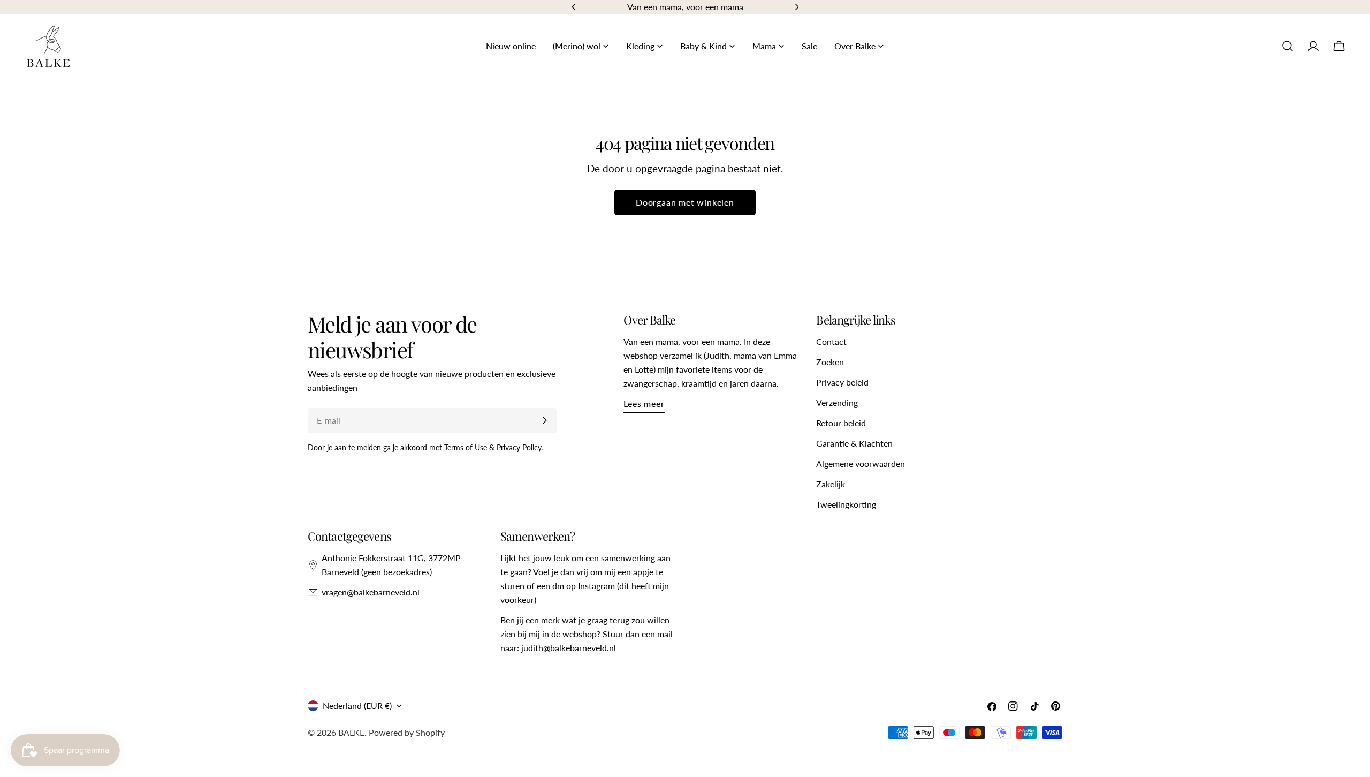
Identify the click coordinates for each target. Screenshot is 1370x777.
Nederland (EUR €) (357, 705)
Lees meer (643, 403)
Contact (831, 341)
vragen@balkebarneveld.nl (371, 592)
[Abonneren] (544, 420)
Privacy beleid (842, 382)
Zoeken (830, 362)
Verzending (837, 402)
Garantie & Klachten (854, 443)
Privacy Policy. (520, 447)
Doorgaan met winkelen (685, 202)
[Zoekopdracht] (1287, 46)
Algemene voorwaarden (860, 463)
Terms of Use (465, 447)
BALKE (351, 732)
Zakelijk (830, 484)
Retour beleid (841, 423)
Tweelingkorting (846, 504)
